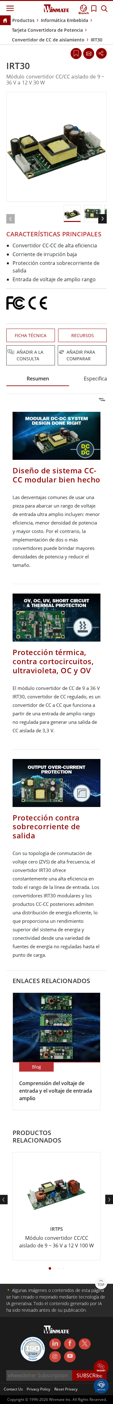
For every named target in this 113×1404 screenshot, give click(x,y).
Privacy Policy (38, 1389)
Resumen (38, 378)
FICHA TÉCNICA (30, 335)
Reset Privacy (66, 1389)
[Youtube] (70, 1356)
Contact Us (13, 1389)
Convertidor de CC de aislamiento (48, 40)
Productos (23, 20)
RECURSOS (82, 335)
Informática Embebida (64, 20)
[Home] (5, 21)
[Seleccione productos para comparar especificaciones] (57, 352)
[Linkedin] (55, 1344)
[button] (101, 1368)
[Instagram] (55, 1357)
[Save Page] (76, 53)
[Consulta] (88, 53)
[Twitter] (85, 1343)
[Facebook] (70, 1344)
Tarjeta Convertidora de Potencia (47, 30)
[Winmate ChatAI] (101, 1385)
